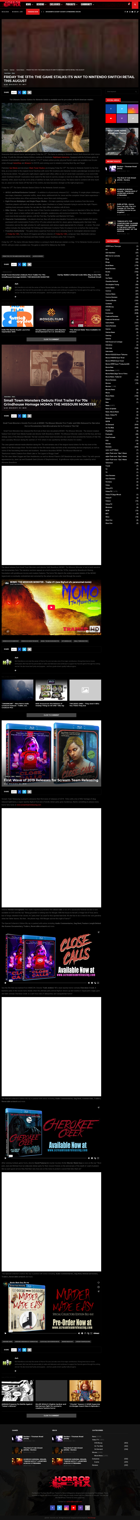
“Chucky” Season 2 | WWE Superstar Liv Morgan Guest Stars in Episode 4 (84, 1405)
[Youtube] (132, 12)
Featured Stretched (112, 319)
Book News (110, 265)
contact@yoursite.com (74, 1501)
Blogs (108, 262)
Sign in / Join (18, 12)
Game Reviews (111, 326)
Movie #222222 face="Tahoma (116, 354)
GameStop (17, 163)
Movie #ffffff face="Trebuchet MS (117, 364)
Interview (109, 348)
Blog (107, 259)
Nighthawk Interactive (61, 157)
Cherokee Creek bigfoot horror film (26, 1341)
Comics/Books (111, 300)
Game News (7, 73)
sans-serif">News (112, 450)
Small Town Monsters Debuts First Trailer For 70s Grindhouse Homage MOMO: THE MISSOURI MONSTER (25, 276)
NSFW (108, 421)
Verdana (109, 482)
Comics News (110, 294)
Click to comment (51, 339)
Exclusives (55, 4)
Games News (110, 332)
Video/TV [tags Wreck (113, 494)
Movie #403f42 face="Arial (115, 358)
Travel (108, 466)
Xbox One (109, 520)
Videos (108, 501)
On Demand (110, 424)
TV (106, 469)
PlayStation (110, 431)
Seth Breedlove (66, 641)
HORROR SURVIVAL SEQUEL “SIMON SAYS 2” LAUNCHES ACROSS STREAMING (127, 192)
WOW (107, 510)
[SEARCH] (136, 91)
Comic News (110, 288)
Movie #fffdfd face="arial (115, 361)
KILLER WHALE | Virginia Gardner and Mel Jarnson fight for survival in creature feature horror (51, 1406)
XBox (107, 517)
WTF (107, 514)
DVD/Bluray (7, 776)
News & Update (111, 409)
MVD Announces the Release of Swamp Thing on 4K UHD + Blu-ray (50, 705)
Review (108, 444)
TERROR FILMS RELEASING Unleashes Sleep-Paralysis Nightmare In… (72, 12)
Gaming (108, 335)
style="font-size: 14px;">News (116, 453)
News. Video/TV (111, 415)
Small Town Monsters (81, 641)
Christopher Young (112, 284)
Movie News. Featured (113, 377)
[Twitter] (127, 12)
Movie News (7, 396)
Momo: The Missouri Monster (50, 641)
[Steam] (137, 12)
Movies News (110, 389)
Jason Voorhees (38, 256)
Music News (110, 396)
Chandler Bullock (112, 281)
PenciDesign (91, 1518)
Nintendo (109, 418)
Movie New (109, 367)
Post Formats (110, 437)
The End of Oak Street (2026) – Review (126, 179)
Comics (108, 291)
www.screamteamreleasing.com (29, 805)
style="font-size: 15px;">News (116, 456)
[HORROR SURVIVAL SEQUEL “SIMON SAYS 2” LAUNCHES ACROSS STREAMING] (111, 191)
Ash (7, 84)
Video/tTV (109, 488)
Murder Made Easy (67, 1341)
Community (86, 4)
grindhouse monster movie (29, 641)
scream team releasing (83, 1341)
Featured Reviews (112, 316)
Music (108, 393)
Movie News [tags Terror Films (116, 374)
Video (108, 485)
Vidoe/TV (109, 504)
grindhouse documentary (11, 641)
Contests (109, 304)
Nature (108, 399)
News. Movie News (112, 412)
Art (107, 249)
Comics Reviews (111, 297)
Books (108, 272)
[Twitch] (135, 12)
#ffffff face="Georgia (113, 246)
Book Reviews (111, 268)
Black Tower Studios (37, 168)
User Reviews (110, 475)
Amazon (28, 163)
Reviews (40, 4)
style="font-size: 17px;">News (116, 459)
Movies (108, 383)
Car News (109, 278)
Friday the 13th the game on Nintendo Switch (16, 256)
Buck (107, 275)
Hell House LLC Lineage (114, 342)
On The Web (110, 428)
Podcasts (70, 4)
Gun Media (13, 168)
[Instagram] (129, 12)
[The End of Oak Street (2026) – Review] (111, 180)
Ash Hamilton (110, 253)
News (28, 4)
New (107, 402)
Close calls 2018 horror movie (49, 1341)
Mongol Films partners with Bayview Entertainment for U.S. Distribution (51, 331)
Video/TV (18, 776)
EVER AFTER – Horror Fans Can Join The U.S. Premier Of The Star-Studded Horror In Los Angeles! (126, 208)
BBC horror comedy (113, 256)
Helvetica (109, 345)
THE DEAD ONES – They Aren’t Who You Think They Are (84, 705)
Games (108, 329)
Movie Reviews (111, 380)
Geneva (108, 339)
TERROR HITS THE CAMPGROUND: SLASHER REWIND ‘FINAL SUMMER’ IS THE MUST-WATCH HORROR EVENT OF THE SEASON (127, 226)
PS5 (107, 440)
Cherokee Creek (7, 1341)
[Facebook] (125, 12)
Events (108, 310)
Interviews (109, 351)
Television (109, 463)
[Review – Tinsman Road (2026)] (111, 169)
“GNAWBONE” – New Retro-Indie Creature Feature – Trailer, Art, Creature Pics (15, 706)
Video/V (108, 498)
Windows (109, 507)
